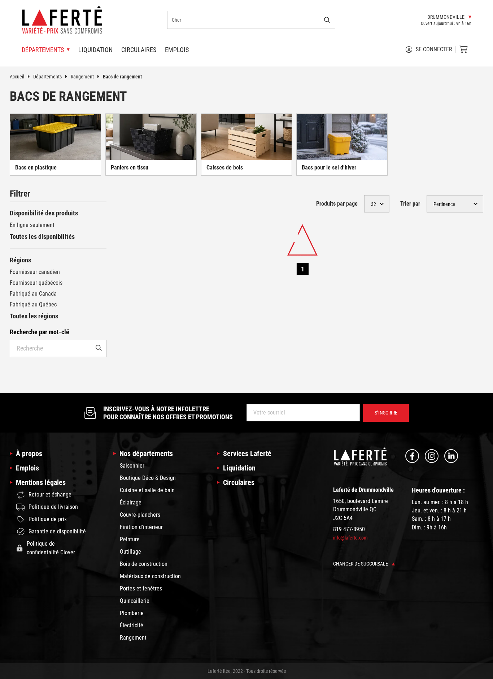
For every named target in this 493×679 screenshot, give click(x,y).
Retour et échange (50, 494)
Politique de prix (48, 519)
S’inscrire (386, 413)
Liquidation (95, 49)
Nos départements (146, 453)
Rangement (82, 76)
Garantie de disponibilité (57, 531)
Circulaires (138, 49)
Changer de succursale (361, 564)
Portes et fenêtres (141, 588)
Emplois (177, 49)
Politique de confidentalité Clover (51, 548)
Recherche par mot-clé (39, 332)
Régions (20, 260)
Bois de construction (143, 563)
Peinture (130, 539)
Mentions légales (41, 482)
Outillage (130, 551)
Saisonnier (132, 465)
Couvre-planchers (140, 514)
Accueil (17, 76)
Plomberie (132, 613)
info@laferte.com (350, 538)
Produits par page (337, 203)
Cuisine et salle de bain (147, 490)
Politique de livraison (53, 506)
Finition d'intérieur (141, 527)
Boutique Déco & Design (148, 477)
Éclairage (130, 502)
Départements (47, 76)
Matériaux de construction (150, 576)
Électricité (131, 625)
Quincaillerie (134, 600)
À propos (29, 453)
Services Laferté (247, 453)
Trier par (410, 203)
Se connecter (434, 49)
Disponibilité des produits (44, 213)
